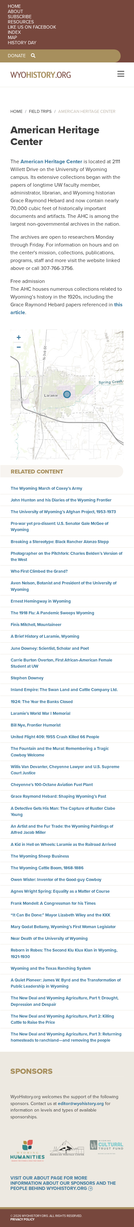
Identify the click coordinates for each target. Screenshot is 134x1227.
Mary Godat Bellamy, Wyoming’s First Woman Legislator (63, 927)
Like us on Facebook (32, 27)
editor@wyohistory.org (81, 1103)
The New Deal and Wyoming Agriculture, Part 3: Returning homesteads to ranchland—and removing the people (66, 1037)
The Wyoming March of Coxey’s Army (46, 488)
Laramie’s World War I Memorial (40, 713)
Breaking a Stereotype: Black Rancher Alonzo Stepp (60, 542)
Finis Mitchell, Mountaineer (36, 624)
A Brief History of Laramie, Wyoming (45, 636)
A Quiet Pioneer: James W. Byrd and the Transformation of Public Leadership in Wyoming (66, 983)
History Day (22, 43)
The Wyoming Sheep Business (40, 856)
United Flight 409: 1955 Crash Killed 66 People (55, 737)
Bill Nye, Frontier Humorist (35, 725)
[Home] (49, 74)
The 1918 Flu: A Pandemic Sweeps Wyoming (52, 613)
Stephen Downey (27, 678)
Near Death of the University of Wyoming (49, 938)
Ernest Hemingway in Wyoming (41, 601)
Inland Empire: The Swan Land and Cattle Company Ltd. (64, 690)
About (15, 11)
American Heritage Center (51, 161)
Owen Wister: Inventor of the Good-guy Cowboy (56, 879)
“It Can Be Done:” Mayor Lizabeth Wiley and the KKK (60, 915)
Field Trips (40, 111)
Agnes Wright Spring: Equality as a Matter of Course (60, 891)
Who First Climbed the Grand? (39, 571)
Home (14, 6)
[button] (18, 337)
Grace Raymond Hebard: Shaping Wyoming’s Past (58, 796)
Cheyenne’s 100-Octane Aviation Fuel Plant (52, 784)
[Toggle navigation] (120, 74)
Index (14, 32)
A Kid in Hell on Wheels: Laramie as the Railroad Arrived (63, 844)
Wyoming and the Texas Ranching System (51, 968)
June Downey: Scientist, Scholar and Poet (50, 648)
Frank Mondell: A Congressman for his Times (53, 903)
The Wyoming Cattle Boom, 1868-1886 (47, 868)
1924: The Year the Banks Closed (42, 702)
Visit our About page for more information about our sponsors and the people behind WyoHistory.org (63, 1183)
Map (12, 37)
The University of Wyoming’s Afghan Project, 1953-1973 (63, 512)
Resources (21, 22)
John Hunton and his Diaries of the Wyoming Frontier (61, 500)
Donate (17, 56)
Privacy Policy (22, 1219)
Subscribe (20, 17)
